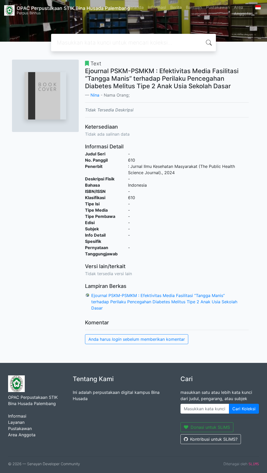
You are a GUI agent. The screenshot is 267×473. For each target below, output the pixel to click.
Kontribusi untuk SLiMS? (214, 439)
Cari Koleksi (244, 408)
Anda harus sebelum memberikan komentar (136, 339)
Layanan (16, 422)
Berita (176, 7)
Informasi (157, 7)
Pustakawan (218, 7)
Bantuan (194, 7)
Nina (94, 95)
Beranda (136, 7)
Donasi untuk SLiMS (210, 427)
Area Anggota (242, 10)
